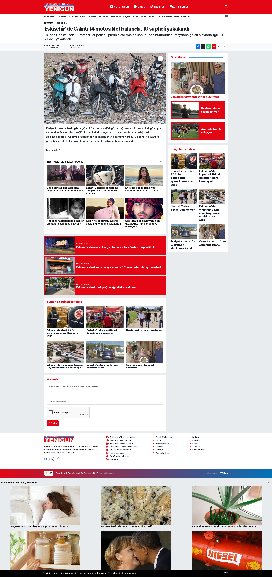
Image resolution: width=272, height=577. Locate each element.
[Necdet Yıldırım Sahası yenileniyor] (144, 317)
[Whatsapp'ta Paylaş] (208, 46)
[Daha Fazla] (214, 46)
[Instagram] (57, 459)
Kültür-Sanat (147, 16)
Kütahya (103, 16)
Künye (158, 440)
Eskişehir (49, 16)
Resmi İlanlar (180, 6)
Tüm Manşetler (117, 453)
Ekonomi (116, 16)
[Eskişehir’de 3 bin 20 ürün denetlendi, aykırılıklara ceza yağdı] (65, 317)
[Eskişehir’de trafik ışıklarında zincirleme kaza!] (105, 352)
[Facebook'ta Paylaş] (198, 46)
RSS (50, 473)
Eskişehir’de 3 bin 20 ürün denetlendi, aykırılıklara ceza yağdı (62, 333)
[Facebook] (46, 459)
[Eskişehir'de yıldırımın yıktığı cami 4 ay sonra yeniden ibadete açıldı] (65, 352)
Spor (135, 16)
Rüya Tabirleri (198, 450)
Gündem (61, 16)
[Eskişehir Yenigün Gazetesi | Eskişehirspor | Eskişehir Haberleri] (59, 6)
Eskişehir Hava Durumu (120, 440)
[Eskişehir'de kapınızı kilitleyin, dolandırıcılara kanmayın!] (105, 317)
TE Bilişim (223, 473)
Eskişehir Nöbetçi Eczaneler (123, 437)
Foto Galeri (121, 6)
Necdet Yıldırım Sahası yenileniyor (144, 330)
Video (141, 6)
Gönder (53, 423)
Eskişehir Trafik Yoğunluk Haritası (125, 447)
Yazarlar (159, 6)
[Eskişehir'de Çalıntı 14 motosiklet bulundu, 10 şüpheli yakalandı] (105, 88)
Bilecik (92, 16)
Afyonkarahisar (77, 16)
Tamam (225, 573)
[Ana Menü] (226, 17)
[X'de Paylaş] (203, 46)
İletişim (185, 16)
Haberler (48, 23)
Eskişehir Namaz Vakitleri (121, 444)
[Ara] (226, 7)
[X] (51, 459)
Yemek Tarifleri (162, 453)
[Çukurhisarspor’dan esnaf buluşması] (144, 352)
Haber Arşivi (115, 459)
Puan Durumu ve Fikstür (120, 450)
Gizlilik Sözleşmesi (168, 16)
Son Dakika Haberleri (119, 456)
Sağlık (126, 16)
